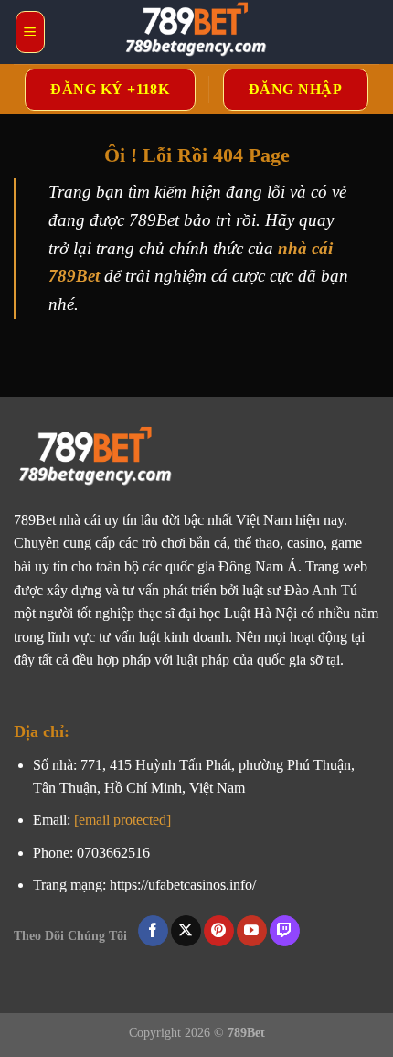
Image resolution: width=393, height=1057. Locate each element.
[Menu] (30, 32)
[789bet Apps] (196, 32)
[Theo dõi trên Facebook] (153, 930)
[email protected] (122, 819)
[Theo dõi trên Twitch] (285, 930)
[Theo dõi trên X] (186, 930)
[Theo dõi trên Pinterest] (219, 930)
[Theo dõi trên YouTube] (252, 930)
